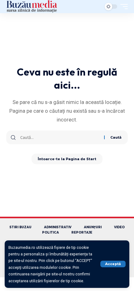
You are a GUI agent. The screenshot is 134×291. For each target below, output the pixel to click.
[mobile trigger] (122, 6)
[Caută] (60, 137)
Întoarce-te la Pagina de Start (67, 159)
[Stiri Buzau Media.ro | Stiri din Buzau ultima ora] (31, 6)
